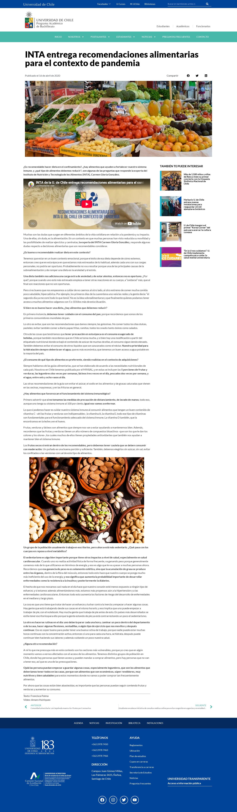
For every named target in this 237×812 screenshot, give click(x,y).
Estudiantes (163, 26)
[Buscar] (207, 4)
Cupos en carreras (139, 761)
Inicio (58, 36)
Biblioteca (134, 723)
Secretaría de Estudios (141, 772)
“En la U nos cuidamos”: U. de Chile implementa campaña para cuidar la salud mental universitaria (197, 254)
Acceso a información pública (184, 783)
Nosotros (74, 36)
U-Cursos (120, 3)
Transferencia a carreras (142, 767)
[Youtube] (135, 800)
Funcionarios (203, 26)
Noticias (147, 36)
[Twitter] (124, 800)
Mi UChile (135, 3)
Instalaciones (155, 723)
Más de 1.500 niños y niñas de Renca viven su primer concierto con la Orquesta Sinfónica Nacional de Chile (197, 179)
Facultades (102, 3)
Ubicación (135, 750)
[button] (188, 75)
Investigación (114, 723)
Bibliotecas (149, 3)
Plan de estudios (138, 756)
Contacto (202, 36)
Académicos (182, 26)
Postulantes (98, 36)
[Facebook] (102, 800)
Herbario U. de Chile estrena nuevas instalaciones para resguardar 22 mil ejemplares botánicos (194, 204)
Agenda (78, 723)
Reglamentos (136, 745)
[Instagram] (113, 800)
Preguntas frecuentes (176, 36)
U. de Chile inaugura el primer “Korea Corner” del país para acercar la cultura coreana (197, 229)
